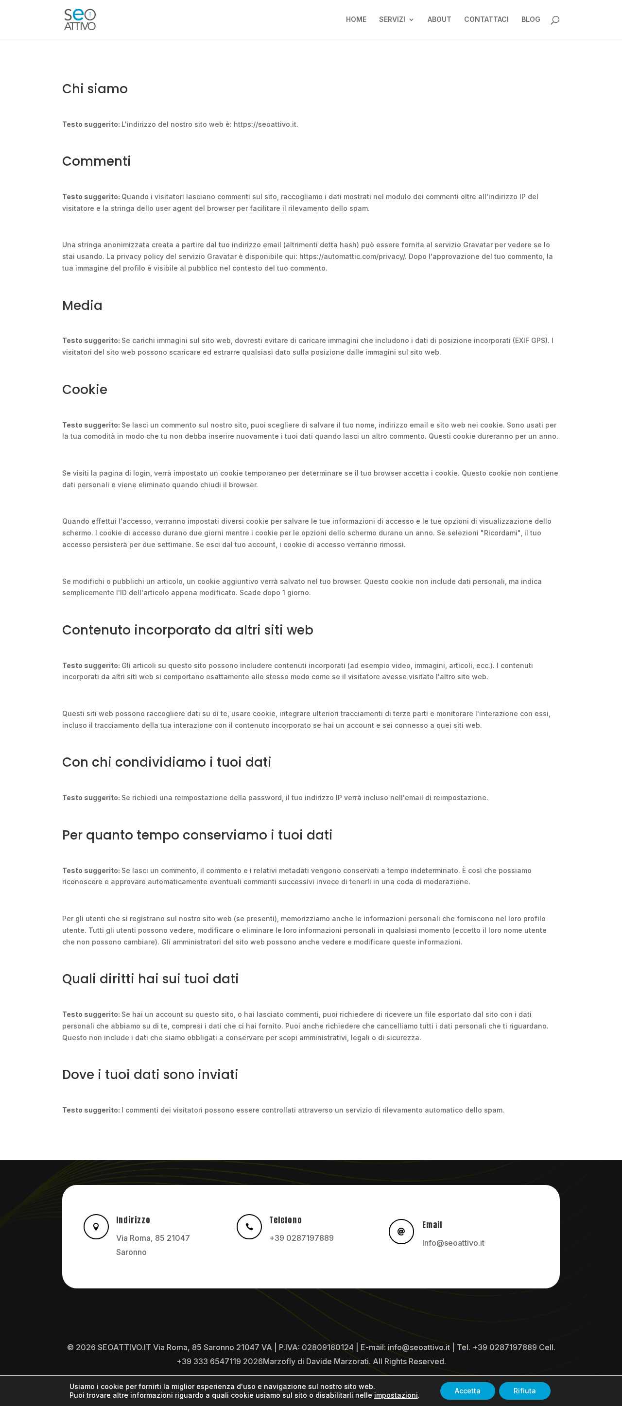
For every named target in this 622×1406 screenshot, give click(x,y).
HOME (356, 19)
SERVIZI (392, 19)
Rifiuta (525, 1391)
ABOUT (439, 19)
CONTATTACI (486, 19)
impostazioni (396, 1395)
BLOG (530, 19)
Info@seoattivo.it (453, 1243)
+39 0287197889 (301, 1238)
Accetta (468, 1391)
